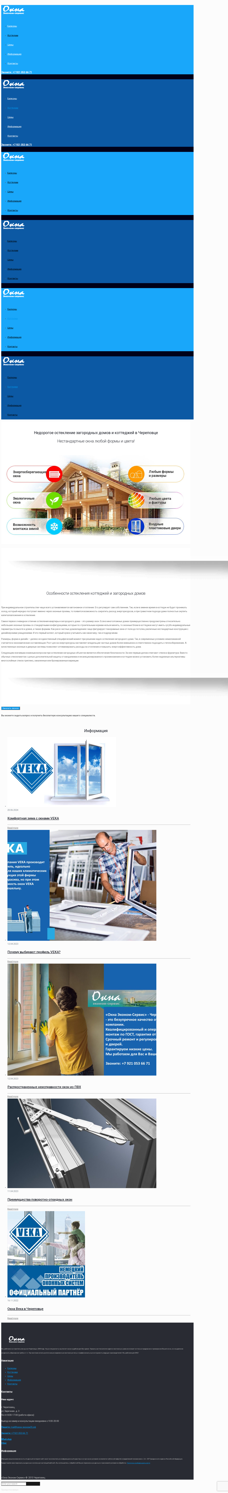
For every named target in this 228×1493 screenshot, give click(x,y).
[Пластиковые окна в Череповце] (13, 12)
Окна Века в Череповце (25, 1309)
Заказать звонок (10, 708)
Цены (10, 1376)
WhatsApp (6, 1439)
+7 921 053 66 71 (16, 72)
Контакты (12, 1384)
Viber (4, 1443)
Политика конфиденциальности (138, 1463)
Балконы (11, 1368)
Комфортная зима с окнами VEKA (33, 818)
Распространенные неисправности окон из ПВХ (44, 1087)
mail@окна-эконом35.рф (18, 1427)
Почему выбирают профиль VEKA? (33, 952)
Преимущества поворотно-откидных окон (39, 1199)
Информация (14, 1380)
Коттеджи (12, 1372)
